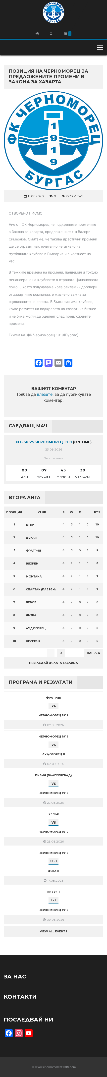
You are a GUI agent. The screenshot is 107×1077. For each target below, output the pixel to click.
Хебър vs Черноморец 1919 (43, 442)
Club (42, 512)
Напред (93, 653)
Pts (97, 512)
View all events (53, 931)
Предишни (16, 653)
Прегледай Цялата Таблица (53, 663)
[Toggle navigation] (100, 47)
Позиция (14, 512)
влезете (45, 394)
